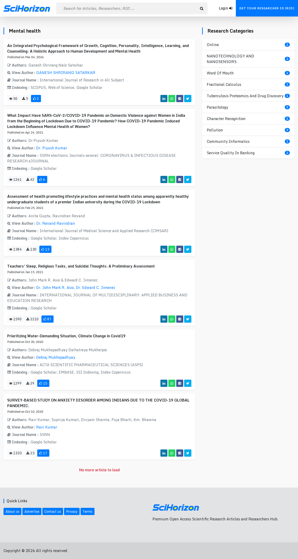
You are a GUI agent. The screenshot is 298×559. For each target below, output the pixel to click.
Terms (87, 511)
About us (12, 511)
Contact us (52, 511)
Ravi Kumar (46, 427)
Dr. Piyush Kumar (51, 148)
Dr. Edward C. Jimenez (95, 288)
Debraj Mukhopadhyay (55, 357)
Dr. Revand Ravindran (55, 223)
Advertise (31, 511)
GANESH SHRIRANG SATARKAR (65, 73)
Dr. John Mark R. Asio (55, 288)
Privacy (72, 511)
